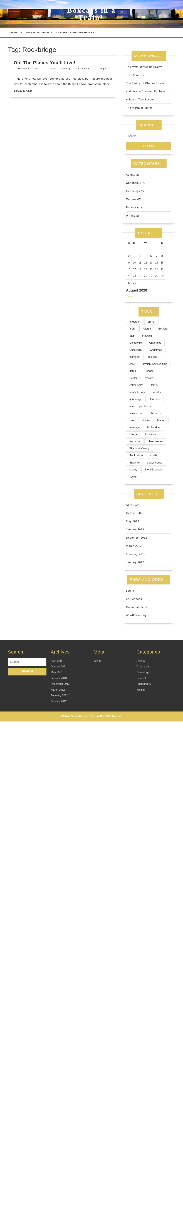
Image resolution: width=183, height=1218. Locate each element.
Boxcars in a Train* (91, 13)
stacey (133, 469)
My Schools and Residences (75, 32)
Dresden (149, 370)
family (154, 384)
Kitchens (155, 413)
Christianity (133, 182)
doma (132, 370)
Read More (23, 91)
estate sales (136, 384)
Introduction (136, 413)
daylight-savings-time (154, 363)
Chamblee (155, 342)
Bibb (132, 335)
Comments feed (136, 607)
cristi (132, 363)
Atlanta (130, 174)
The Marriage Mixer (139, 107)
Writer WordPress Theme (80, 716)
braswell (147, 335)
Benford (162, 328)
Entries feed (134, 598)
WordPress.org (136, 615)
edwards (150, 377)
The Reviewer (135, 75)
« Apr (129, 296)
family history (137, 392)
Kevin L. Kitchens (58, 68)
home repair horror (140, 406)
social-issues (154, 462)
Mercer (133, 434)
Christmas (156, 349)
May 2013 (132, 521)
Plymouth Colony (139, 448)
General (131, 199)
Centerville (135, 342)
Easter (133, 377)
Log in (130, 590)
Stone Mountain (154, 469)
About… (14, 32)
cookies (152, 356)
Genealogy (133, 191)
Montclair (150, 434)
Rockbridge (136, 455)
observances (155, 441)
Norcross (134, 441)
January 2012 (135, 562)
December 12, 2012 (29, 68)
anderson (134, 321)
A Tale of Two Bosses (140, 99)
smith (153, 455)
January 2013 (135, 529)
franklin (156, 392)
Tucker (133, 476)
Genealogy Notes (38, 32)
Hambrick (154, 399)
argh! (132, 328)
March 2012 (134, 545)
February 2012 (135, 554)
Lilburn (146, 420)
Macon (161, 420)
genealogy (135, 399)
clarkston (134, 356)
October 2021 (135, 513)
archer (151, 321)
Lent (131, 420)
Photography (134, 207)
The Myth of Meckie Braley (144, 66)
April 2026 (132, 504)
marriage (134, 427)
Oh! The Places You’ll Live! (44, 62)
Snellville (134, 462)
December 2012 (136, 537)
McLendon (153, 427)
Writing (130, 215)
